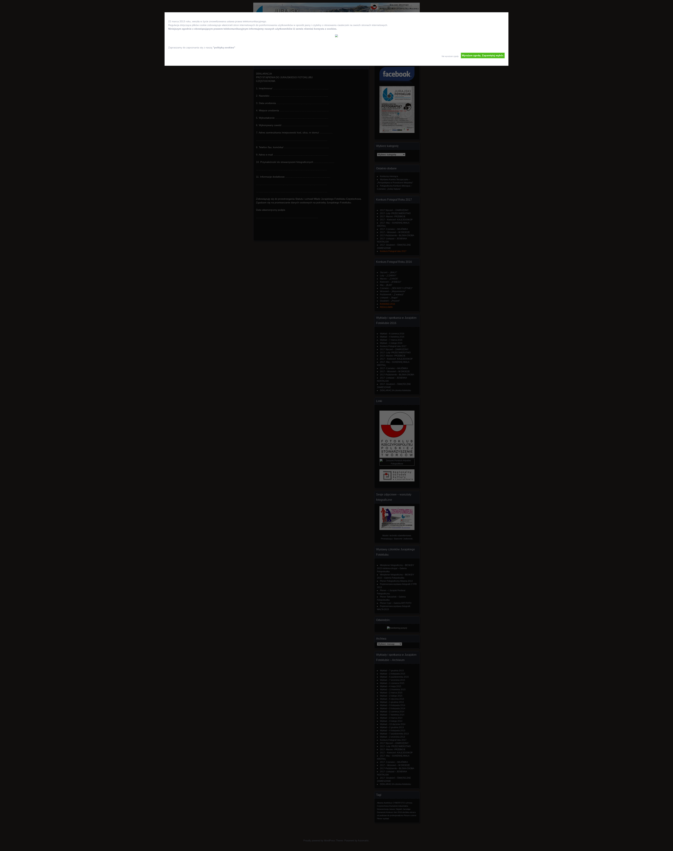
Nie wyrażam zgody (450, 56)
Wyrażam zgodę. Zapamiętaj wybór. (483, 55)
